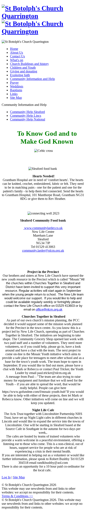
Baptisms (16, 90)
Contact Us (17, 56)
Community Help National (27, 119)
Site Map (16, 97)
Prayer (14, 82)
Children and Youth (23, 67)
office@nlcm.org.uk (49, 309)
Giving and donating (23, 71)
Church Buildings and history (29, 64)
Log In (6, 477)
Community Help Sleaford (27, 112)
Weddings (16, 86)
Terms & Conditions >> (17, 496)
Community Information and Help (32, 79)
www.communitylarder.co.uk (43, 228)
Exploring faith (20, 75)
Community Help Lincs (25, 115)
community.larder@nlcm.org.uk (43, 250)
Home (14, 49)
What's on (16, 60)
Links (14, 94)
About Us (16, 52)
